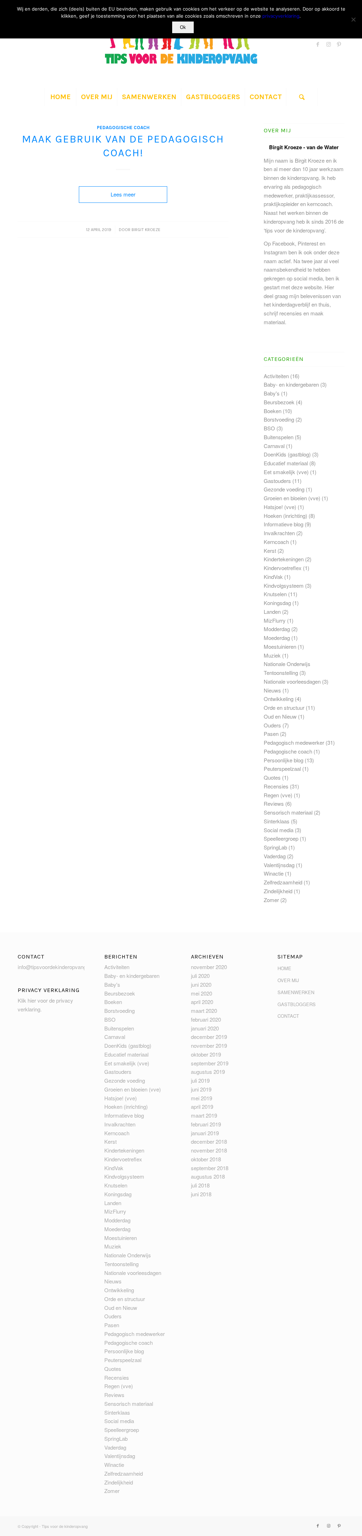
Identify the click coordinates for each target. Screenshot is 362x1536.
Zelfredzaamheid (283, 882)
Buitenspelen (278, 437)
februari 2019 (206, 1124)
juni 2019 (201, 1089)
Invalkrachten (279, 533)
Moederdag (277, 637)
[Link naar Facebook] (318, 44)
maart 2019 (204, 1115)
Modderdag (277, 629)
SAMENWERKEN (296, 992)
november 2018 (209, 1150)
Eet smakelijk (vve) (286, 472)
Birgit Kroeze (146, 229)
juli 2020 (200, 975)
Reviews (274, 803)
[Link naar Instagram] (328, 44)
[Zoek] (302, 97)
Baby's (272, 393)
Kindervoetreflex (283, 568)
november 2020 (209, 966)
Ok (183, 27)
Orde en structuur (284, 707)
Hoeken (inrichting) (285, 515)
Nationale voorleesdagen (292, 681)
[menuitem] (60, 97)
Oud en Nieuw (280, 716)
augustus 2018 (208, 1176)
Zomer (271, 899)
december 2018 (209, 1141)
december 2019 (209, 1036)
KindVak (273, 576)
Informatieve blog (283, 524)
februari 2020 (206, 1019)
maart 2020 (204, 1010)
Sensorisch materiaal (288, 812)
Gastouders (277, 480)
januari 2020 (205, 1028)
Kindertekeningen (284, 559)
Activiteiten (276, 376)
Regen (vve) (278, 795)
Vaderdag (275, 856)
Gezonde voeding (284, 489)
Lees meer (123, 194)
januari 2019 (205, 1133)
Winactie (274, 873)
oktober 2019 (206, 1054)
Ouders (272, 725)
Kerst (270, 550)
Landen (272, 611)
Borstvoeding (279, 419)
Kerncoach (276, 541)
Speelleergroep (281, 838)
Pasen (271, 733)
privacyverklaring (280, 16)
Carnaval (274, 445)
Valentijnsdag (279, 865)
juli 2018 (200, 1185)
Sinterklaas (277, 821)
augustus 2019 (208, 1071)
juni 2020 (201, 984)
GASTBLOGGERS (297, 1004)
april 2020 (202, 1001)
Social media (278, 830)
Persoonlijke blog (283, 760)
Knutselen (275, 594)
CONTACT (288, 1015)
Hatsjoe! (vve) (280, 506)
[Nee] (353, 19)
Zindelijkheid (278, 891)
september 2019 (209, 1063)
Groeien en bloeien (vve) (292, 498)
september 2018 (209, 1168)
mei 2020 (201, 993)
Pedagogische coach (123, 127)
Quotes (272, 777)
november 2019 (209, 1045)
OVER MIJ (288, 980)
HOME (284, 968)
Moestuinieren (280, 646)
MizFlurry (275, 620)
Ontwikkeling (278, 698)
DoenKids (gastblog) (287, 454)
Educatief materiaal (286, 463)
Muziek (272, 655)
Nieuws (272, 690)
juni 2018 (201, 1194)
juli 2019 (200, 1080)
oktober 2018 (206, 1159)
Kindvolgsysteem (284, 585)
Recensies (276, 786)
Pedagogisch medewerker (294, 742)
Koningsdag (277, 602)
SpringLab (275, 847)
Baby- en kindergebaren (291, 384)
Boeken (272, 411)
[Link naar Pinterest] (339, 44)
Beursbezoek (279, 402)
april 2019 (202, 1106)
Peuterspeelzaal (282, 768)
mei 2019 (201, 1098)
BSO (269, 428)
